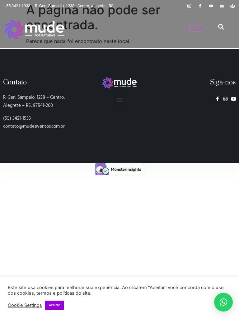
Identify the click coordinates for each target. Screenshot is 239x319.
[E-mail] (222, 6)
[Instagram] (189, 6)
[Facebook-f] (217, 99)
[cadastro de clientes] (232, 6)
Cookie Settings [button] (25, 305)
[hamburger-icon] (196, 27)
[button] (221, 27)
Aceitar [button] (54, 305)
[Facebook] (200, 6)
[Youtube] (233, 99)
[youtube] (211, 6)
